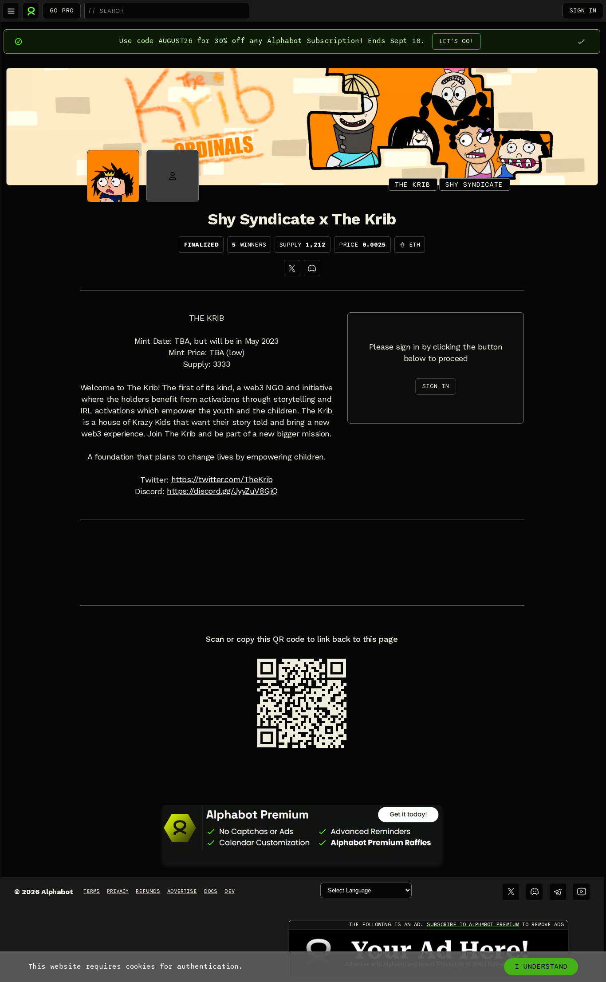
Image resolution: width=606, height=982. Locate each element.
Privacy (118, 891)
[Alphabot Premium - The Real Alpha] (302, 827)
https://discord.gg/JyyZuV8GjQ (222, 491)
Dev (229, 891)
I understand (541, 966)
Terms (91, 891)
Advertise (182, 891)
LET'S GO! (456, 41)
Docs (210, 891)
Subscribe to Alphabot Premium (473, 924)
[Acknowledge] (581, 41)
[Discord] (312, 268)
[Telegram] (558, 892)
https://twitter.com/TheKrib (222, 479)
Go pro (62, 10)
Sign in (583, 10)
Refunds (148, 891)
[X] (292, 268)
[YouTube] (581, 892)
